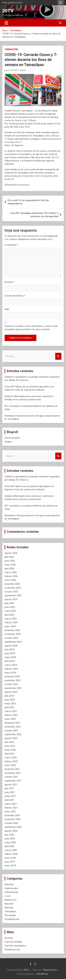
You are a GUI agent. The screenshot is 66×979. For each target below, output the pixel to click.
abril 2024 (9, 661)
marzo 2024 (11, 665)
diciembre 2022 (12, 722)
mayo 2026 (10, 564)
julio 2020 (9, 834)
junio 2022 (10, 746)
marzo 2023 (11, 711)
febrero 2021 (11, 807)
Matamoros (10, 899)
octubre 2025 (11, 591)
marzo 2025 (11, 618)
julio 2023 (9, 695)
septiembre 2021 (13, 780)
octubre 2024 (11, 638)
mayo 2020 (10, 842)
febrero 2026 (11, 576)
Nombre (9, 282)
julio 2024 (9, 649)
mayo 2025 (10, 611)
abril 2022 (9, 753)
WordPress (42, 974)
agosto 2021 (11, 784)
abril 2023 (9, 707)
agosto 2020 (11, 830)
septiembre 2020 (13, 827)
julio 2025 (9, 603)
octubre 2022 (11, 730)
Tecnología (10, 915)
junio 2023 (10, 699)
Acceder (9, 938)
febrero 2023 (11, 715)
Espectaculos (11, 888)
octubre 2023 (11, 684)
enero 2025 (10, 626)
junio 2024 (10, 653)
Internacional (11, 892)
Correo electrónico (15, 295)
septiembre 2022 (13, 734)
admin (23, 70)
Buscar (58, 356)
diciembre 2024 (12, 630)
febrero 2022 (11, 761)
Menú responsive (60, 2)
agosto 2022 (11, 738)
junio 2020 (10, 838)
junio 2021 (10, 792)
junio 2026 (10, 560)
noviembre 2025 (13, 587)
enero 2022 (10, 765)
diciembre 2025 (12, 584)
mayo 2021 (10, 796)
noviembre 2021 (13, 773)
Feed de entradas (13, 941)
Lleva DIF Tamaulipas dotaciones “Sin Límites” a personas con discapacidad (34, 215)
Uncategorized (12, 919)
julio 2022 (9, 742)
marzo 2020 (11, 850)
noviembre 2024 (13, 634)
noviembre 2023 (13, 680)
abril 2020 (9, 846)
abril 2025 (9, 614)
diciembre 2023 (12, 676)
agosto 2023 (11, 692)
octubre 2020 (11, 823)
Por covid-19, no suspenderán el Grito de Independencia (28, 202)
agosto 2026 (11, 553)
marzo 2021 (11, 803)
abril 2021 (9, 800)
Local (7, 896)
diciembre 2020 (12, 815)
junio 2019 (10, 861)
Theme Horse (50, 970)
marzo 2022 (11, 757)
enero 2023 (10, 719)
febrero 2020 (11, 854)
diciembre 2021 (12, 769)
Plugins (8, 441)
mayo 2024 (10, 657)
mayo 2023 (10, 703)
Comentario (11, 245)
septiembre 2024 (13, 641)
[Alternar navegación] (6, 23)
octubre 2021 (11, 776)
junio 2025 (10, 607)
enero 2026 (10, 580)
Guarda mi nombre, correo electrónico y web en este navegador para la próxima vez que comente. (31, 328)
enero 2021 (10, 811)
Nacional (9, 903)
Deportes (9, 884)
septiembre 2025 (13, 595)
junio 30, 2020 (11, 70)
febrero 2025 (11, 622)
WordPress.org (12, 949)
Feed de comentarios (15, 945)
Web (7, 309)
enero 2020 (10, 857)
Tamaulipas (11, 49)
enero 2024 (10, 672)
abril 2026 (9, 568)
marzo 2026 (11, 572)
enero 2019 (10, 865)
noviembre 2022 (13, 726)
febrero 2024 (11, 668)
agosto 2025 (11, 599)
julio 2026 (9, 557)
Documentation (12, 437)
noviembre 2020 (13, 819)
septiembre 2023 (13, 688)
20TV (8, 10)
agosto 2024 (11, 645)
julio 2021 (9, 788)
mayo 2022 (10, 749)
